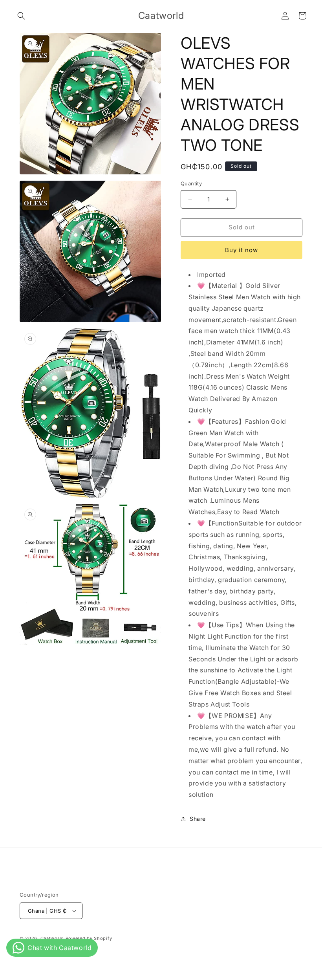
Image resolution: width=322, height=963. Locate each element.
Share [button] (198, 818)
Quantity (191, 183)
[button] (21, 15)
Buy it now (241, 250)
